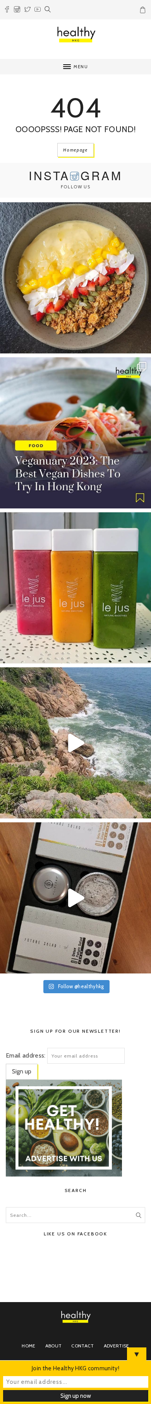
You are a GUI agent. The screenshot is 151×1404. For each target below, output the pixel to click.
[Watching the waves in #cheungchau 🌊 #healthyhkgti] (75, 742)
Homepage (75, 150)
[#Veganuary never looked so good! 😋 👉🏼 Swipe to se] (75, 432)
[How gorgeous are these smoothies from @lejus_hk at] (75, 587)
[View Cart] (143, 11)
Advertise (116, 1346)
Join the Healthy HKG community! (75, 1368)
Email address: (25, 1055)
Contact (82, 1346)
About (53, 1346)
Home (28, 1346)
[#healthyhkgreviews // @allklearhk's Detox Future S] (75, 897)
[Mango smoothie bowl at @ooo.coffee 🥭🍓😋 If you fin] (75, 277)
